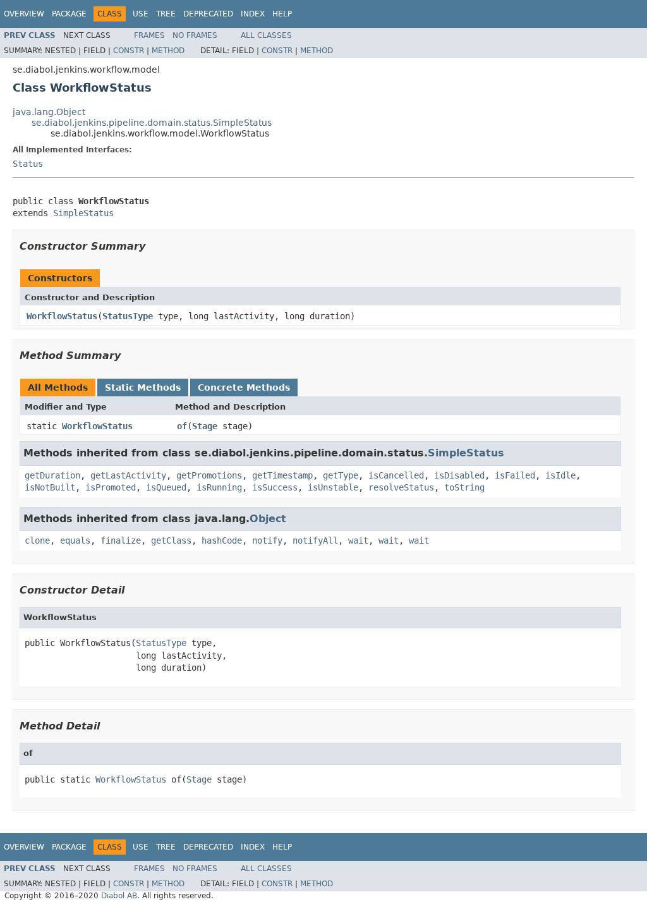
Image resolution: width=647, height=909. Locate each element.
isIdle (560, 475)
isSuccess (275, 487)
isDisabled (459, 475)
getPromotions (209, 475)
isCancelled (396, 475)
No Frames (194, 35)
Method (168, 50)
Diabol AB (119, 895)
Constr (128, 50)
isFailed (515, 475)
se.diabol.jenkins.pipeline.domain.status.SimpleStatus (152, 123)
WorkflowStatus (62, 316)
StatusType (127, 316)
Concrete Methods (244, 387)
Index (253, 13)
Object (268, 519)
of (182, 426)
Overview (24, 13)
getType (340, 475)
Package (69, 13)
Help (282, 13)
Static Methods (143, 387)
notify (267, 540)
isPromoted (110, 487)
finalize (120, 540)
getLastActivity (128, 475)
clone (37, 540)
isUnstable (333, 487)
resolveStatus (401, 487)
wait (358, 540)
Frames (149, 35)
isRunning (219, 487)
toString (464, 487)
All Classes (266, 35)
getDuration (52, 475)
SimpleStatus (83, 213)
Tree (166, 13)
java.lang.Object (49, 112)
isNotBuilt (50, 487)
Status (28, 164)
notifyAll (315, 540)
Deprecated (208, 13)
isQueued (166, 487)
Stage (204, 426)
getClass (171, 540)
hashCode (222, 540)
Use (140, 13)
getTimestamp (282, 475)
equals (75, 540)
